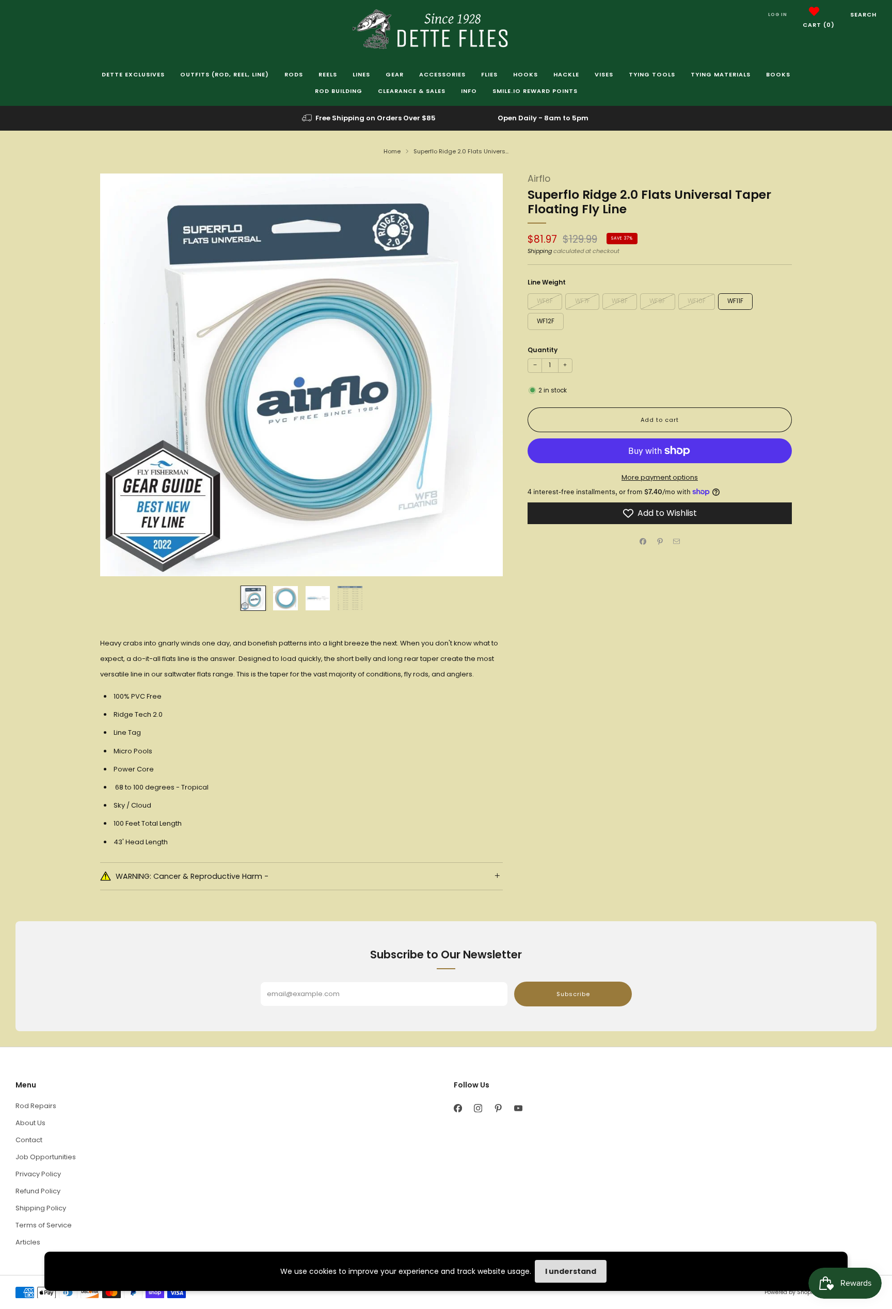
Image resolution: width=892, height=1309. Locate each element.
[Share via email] (677, 542)
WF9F (657, 301)
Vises (604, 74)
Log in (777, 14)
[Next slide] (482, 375)
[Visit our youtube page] (518, 1108)
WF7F (582, 301)
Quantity (543, 349)
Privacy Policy (38, 1174)
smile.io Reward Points (535, 91)
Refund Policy (37, 1191)
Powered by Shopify (790, 1292)
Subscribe (573, 994)
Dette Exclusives (133, 74)
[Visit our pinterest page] (498, 1108)
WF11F (735, 301)
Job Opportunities (45, 1157)
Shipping (540, 251)
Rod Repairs (35, 1106)
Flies (489, 74)
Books (778, 74)
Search (863, 14)
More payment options (660, 477)
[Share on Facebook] (643, 542)
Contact (28, 1140)
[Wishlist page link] (814, 11)
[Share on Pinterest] (660, 542)
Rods (293, 74)
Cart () (819, 25)
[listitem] (370, 118)
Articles (27, 1242)
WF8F (620, 301)
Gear (395, 74)
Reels (327, 74)
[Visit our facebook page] (458, 1108)
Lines (361, 74)
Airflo (539, 178)
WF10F (697, 301)
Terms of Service (43, 1225)
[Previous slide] (120, 375)
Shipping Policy (40, 1208)
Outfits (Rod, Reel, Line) (224, 74)
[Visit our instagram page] (478, 1108)
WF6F (545, 301)
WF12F (545, 321)
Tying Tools (652, 74)
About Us (30, 1123)
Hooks (525, 74)
